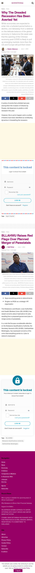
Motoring (3, 482)
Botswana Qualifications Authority (12, 441)
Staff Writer (10, 247)
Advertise (4, 537)
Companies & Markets (8, 474)
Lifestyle (4, 479)
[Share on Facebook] (5, 98)
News (7, 9)
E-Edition (4, 471)
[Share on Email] (22, 98)
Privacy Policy (6, 540)
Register (25, 205)
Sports (3, 486)
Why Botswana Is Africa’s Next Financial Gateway (16, 503)
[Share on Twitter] (14, 98)
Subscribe (4, 489)
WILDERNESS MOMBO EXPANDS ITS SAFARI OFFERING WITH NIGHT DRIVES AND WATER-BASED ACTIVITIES (16, 512)
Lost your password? (24, 195)
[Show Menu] (2, 3)
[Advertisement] (17, 141)
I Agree (18, 570)
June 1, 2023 (24, 49)
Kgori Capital (10, 216)
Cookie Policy (6, 543)
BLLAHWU (9, 438)
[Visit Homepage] (17, 3)
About (3, 534)
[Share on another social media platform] (30, 98)
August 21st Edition (7, 506)
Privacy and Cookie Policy (22, 568)
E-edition (4, 552)
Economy (4, 468)
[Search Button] (33, 3)
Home (3, 9)
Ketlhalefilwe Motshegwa (10, 444)
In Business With (7, 477)
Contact (4, 546)
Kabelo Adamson (12, 49)
